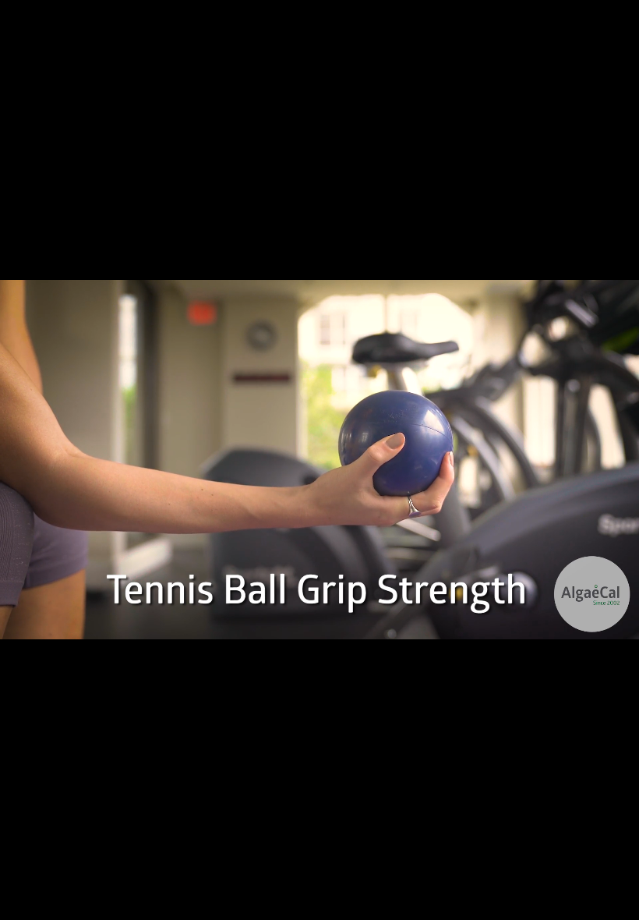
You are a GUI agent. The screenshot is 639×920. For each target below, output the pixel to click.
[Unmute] (578, 903)
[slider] (320, 903)
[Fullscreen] (618, 903)
